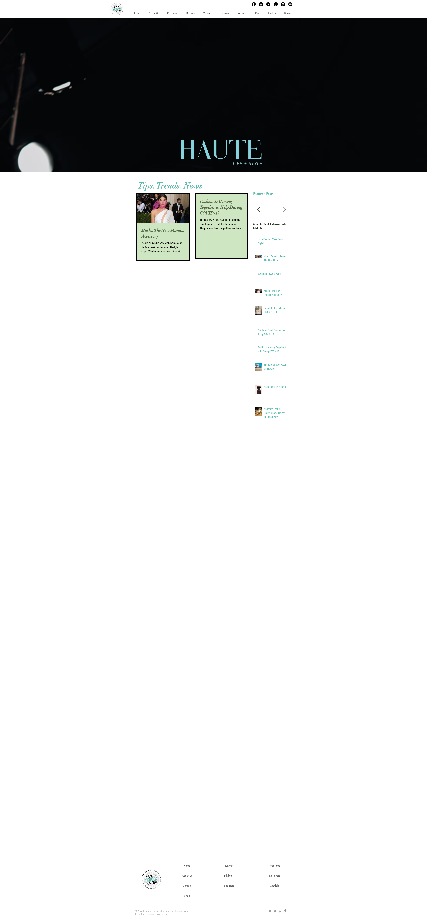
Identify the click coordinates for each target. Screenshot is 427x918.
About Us (187, 875)
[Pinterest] (283, 4)
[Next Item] (284, 209)
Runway (228, 865)
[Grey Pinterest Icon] (280, 911)
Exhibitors (228, 875)
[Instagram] (261, 4)
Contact (187, 885)
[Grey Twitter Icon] (275, 911)
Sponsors (229, 885)
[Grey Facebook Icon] (265, 911)
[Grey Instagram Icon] (270, 911)
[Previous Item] (258, 209)
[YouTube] (290, 4)
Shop (187, 895)
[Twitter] (268, 4)
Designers (274, 875)
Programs (274, 865)
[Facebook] (254, 4)
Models (274, 885)
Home (187, 865)
